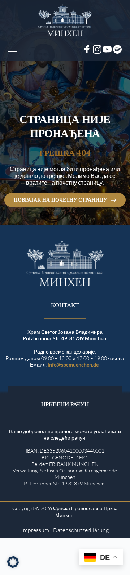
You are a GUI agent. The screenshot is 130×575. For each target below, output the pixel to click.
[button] (12, 48)
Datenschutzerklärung (81, 530)
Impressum (35, 530)
